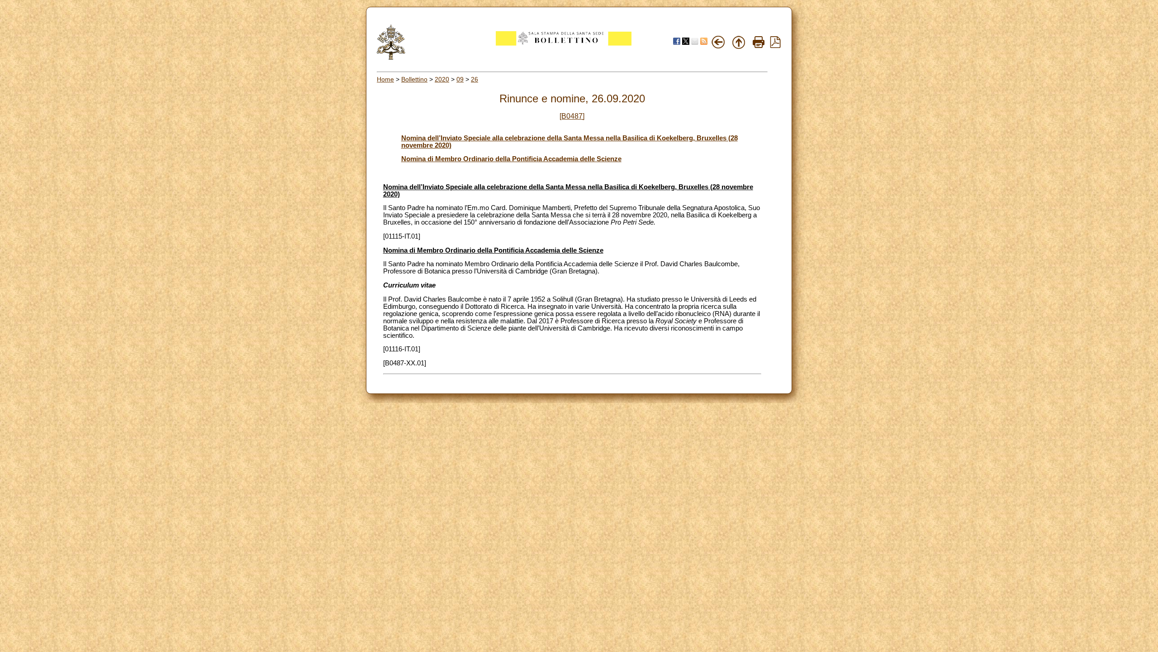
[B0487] (572, 116)
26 (474, 79)
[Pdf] (775, 45)
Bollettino (414, 79)
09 (460, 79)
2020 (442, 79)
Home (385, 79)
